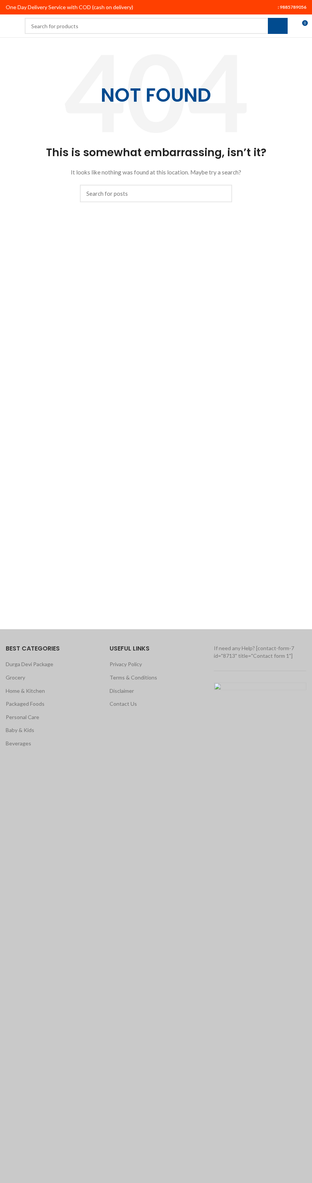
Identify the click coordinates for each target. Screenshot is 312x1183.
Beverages (18, 743)
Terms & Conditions (133, 677)
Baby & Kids (20, 730)
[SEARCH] (278, 26)
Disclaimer (122, 690)
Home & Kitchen (25, 690)
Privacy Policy (126, 664)
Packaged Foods (25, 703)
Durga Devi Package (29, 664)
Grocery (15, 677)
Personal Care (22, 717)
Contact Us (123, 703)
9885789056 (292, 7)
